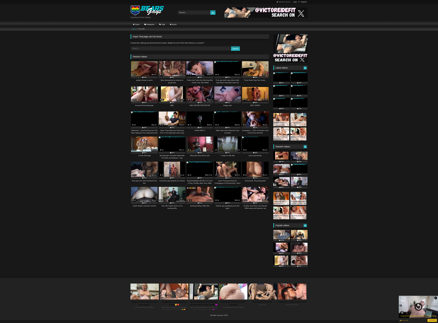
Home (137, 24)
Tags (163, 24)
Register (304, 2)
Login (295, 2)
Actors (174, 24)
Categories (150, 24)
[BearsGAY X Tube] (147, 10)
